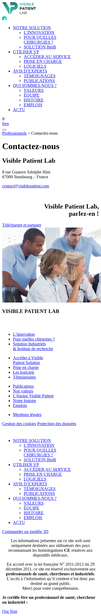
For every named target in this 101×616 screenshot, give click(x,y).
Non (13, 611)
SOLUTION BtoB (40, 47)
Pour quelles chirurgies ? (34, 339)
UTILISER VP (26, 52)
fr (3, 123)
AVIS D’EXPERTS (30, 71)
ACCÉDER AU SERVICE (47, 56)
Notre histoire (24, 400)
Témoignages (24, 377)
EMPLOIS (33, 105)
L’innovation (24, 334)
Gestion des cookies (19, 423)
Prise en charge (26, 367)
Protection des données (56, 423)
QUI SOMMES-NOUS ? (35, 85)
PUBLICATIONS (39, 80)
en (7, 123)
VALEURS (34, 90)
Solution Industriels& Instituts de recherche (33, 346)
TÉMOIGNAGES (39, 76)
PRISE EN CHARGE (43, 61)
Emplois (20, 405)
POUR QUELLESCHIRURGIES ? (40, 39)
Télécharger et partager (21, 225)
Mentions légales (27, 414)
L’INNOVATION (39, 32)
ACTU (19, 109)
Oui (6, 611)
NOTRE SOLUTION (32, 27)
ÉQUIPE (31, 95)
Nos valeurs (23, 391)
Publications (23, 386)
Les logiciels (23, 372)
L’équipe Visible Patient (33, 396)
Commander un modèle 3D (25, 531)
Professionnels (14, 133)
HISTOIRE (34, 100)
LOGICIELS (35, 66)
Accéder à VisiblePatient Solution (28, 360)
